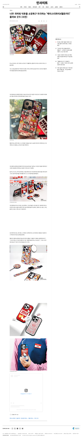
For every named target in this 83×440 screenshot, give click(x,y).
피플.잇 (47, 7)
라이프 (25, 7)
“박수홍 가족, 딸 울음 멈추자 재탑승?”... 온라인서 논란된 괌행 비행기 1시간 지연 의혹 (64, 50)
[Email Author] (17, 414)
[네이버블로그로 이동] (22, 428)
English (76, 4)
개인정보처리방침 (6, 435)
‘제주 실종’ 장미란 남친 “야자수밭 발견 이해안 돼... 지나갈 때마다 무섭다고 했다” (64, 69)
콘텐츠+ (61, 7)
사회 (43, 7)
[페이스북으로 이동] (12, 428)
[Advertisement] (28, 82)
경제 (21, 7)
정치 (39, 7)
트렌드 (29, 7)
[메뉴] (3, 6)
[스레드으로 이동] (20, 428)
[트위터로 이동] (15, 428)
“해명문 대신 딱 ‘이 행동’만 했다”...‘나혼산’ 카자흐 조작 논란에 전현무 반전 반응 (65, 63)
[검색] (79, 7)
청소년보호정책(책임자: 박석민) (15, 435)
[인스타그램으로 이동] (17, 428)
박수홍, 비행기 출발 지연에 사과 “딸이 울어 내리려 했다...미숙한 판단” (64, 43)
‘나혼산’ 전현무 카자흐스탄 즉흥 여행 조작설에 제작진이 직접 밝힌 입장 (64, 56)
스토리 (52, 7)
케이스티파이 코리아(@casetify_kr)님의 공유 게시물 (26, 409)
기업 (11, 10)
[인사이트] (42, 3)
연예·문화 (35, 7)
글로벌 (56, 7)
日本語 (79, 4)
